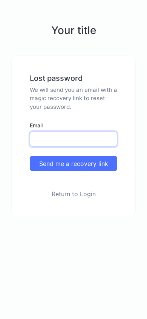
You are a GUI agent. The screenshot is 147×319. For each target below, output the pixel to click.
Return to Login (74, 194)
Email (36, 125)
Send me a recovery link (73, 163)
